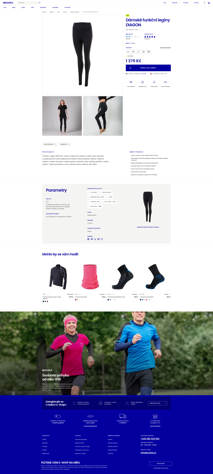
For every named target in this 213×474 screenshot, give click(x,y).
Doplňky (56, 7)
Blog (165, 3)
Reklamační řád (79, 443)
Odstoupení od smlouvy (82, 450)
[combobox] (27, 2)
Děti (32, 7)
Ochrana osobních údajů (82, 446)
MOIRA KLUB (45, 453)
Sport (58, 11)
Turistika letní (95, 201)
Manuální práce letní (97, 197)
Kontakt (196, 3)
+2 (115, 300)
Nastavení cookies (80, 453)
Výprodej (110, 453)
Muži (23, 7)
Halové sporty (106, 192)
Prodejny (185, 3)
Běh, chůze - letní (110, 201)
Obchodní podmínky (81, 439)
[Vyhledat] (39, 2)
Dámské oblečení (113, 446)
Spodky (65, 11)
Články (44, 439)
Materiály (174, 3)
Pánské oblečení (112, 443)
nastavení (66, 469)
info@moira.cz (148, 452)
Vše (5, 7)
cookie (85, 465)
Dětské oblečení (112, 450)
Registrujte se (155, 403)
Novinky (68, 7)
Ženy (13, 7)
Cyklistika (94, 192)
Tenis (110, 197)
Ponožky (43, 7)
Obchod (44, 11)
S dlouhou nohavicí (74, 11)
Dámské (51, 11)
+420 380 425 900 (150, 438)
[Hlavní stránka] (8, 3)
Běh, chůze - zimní (96, 206)
